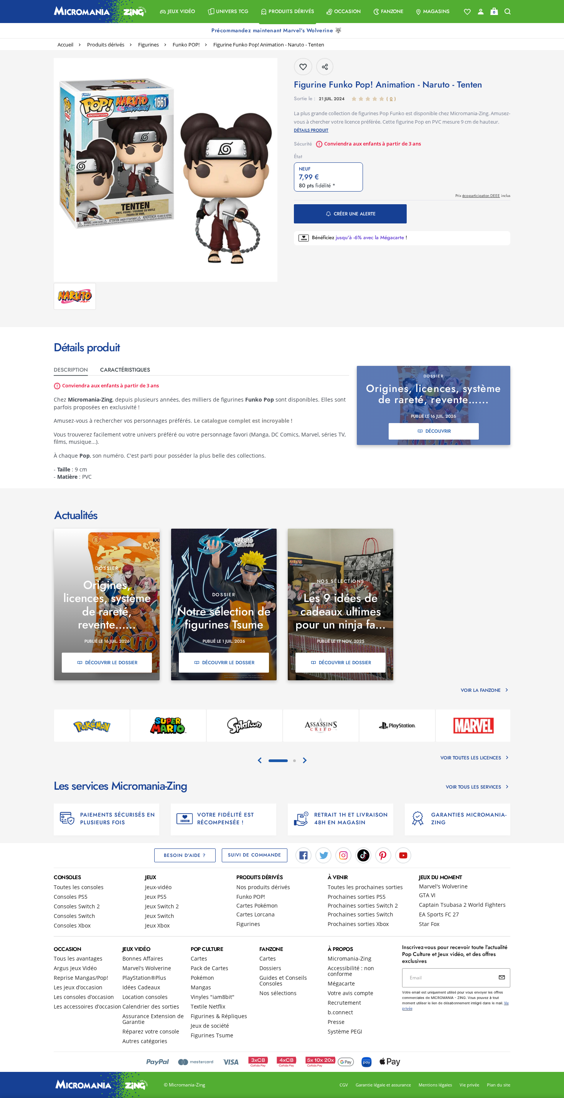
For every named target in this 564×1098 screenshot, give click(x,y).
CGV (344, 1085)
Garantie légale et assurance (383, 1085)
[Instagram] (343, 854)
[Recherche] (507, 12)
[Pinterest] (383, 854)
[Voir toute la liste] (467, 12)
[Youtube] (403, 854)
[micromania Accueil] (98, 11)
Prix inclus (482, 195)
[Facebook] (303, 854)
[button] (177, 11)
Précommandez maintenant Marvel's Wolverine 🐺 (277, 30)
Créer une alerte (355, 213)
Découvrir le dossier (111, 662)
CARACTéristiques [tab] (125, 370)
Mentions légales (435, 1085)
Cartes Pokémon (257, 905)
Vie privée (469, 1085)
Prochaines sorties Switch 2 (363, 905)
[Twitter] (323, 854)
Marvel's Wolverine (443, 886)
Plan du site (498, 1085)
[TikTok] (363, 854)
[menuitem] (177, 11)
